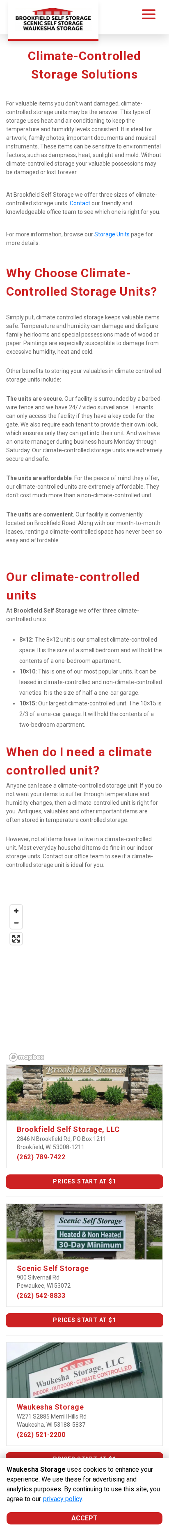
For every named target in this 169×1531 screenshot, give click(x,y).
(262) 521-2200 (41, 1435)
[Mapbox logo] (27, 1057)
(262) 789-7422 (41, 1157)
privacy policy (62, 1499)
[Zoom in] (16, 911)
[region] (84, 982)
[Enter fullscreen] (16, 939)
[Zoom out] (16, 923)
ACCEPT (84, 1518)
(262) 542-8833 (41, 1296)
